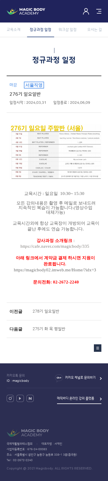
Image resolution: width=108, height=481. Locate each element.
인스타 (10, 398)
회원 (86, 11)
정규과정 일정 (40, 30)
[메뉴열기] (98, 11)
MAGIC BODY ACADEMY (26, 11)
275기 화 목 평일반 (49, 329)
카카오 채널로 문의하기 (80, 377)
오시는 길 (94, 30)
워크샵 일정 (67, 30)
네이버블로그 (30, 398)
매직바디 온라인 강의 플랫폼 (75, 398)
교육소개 (13, 30)
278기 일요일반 (46, 311)
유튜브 (20, 398)
